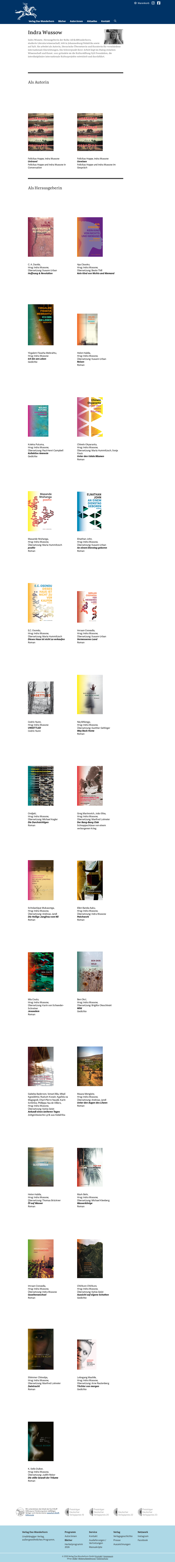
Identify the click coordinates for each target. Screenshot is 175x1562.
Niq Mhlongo (83, 721)
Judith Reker (48, 1474)
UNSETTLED (34, 727)
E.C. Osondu (34, 630)
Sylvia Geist (48, 1108)
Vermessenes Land (87, 639)
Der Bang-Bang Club (88, 822)
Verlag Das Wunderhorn (41, 21)
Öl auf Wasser (35, 1203)
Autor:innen (76, 21)
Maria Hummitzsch (101, 450)
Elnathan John (84, 538)
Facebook (143, 1540)
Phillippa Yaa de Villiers (49, 1102)
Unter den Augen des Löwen (92, 1102)
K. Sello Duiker (35, 1468)
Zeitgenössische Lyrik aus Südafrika (46, 1114)
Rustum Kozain (48, 1096)
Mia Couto (33, 999)
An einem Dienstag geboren (92, 547)
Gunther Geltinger (100, 727)
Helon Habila (83, 352)
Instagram (143, 1536)
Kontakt (105, 21)
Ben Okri (81, 999)
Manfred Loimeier (100, 819)
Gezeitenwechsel (37, 1294)
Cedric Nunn (34, 721)
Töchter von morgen (88, 1386)
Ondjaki (32, 813)
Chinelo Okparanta (87, 444)
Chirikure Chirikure (86, 1285)
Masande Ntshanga (38, 538)
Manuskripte (95, 1547)
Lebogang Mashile (86, 1377)
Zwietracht (34, 1386)
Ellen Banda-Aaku (86, 907)
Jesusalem (33, 1011)
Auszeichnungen (121, 1544)
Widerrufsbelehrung (87, 1558)
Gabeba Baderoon (37, 1093)
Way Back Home (85, 730)
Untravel (32, 161)
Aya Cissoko (83, 264)
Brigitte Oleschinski (101, 1005)
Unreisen (82, 161)
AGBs (74, 1558)
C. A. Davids (34, 264)
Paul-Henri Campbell (52, 450)
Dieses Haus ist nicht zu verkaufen (46, 639)
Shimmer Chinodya (37, 1377)
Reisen (80, 361)
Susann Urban (49, 270)
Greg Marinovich (85, 813)
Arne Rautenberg (100, 1383)
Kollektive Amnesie (38, 453)
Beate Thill (96, 270)
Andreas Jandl (49, 913)
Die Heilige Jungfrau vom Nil (43, 916)
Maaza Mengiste (85, 1093)
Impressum (108, 1556)
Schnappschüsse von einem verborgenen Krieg (91, 827)
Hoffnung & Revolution (40, 273)
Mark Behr (82, 1194)
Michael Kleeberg (100, 1200)
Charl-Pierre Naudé (49, 1099)
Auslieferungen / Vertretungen (97, 1542)
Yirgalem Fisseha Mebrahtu (42, 352)
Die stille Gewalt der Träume (43, 1477)
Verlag (116, 1532)
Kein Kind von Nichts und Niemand (95, 273)
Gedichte (32, 361)
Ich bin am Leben (37, 358)
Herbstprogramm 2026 (74, 1546)
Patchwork (83, 916)
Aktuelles (92, 21)
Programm (70, 1532)
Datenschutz (102, 1558)
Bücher (62, 21)
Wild (79, 1008)
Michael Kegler (50, 819)
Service (93, 1532)
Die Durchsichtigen (38, 822)
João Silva (100, 813)
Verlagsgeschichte (123, 1536)
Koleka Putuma (36, 444)
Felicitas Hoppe (36, 158)
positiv (31, 547)
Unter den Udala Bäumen (90, 456)
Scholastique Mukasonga (41, 907)
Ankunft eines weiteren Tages (44, 1111)
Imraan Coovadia (86, 630)
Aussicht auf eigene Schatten (93, 1294)
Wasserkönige (84, 1203)
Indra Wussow (52, 158)
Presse (117, 1540)
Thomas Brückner (51, 1200)
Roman (80, 364)
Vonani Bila (53, 1093)
